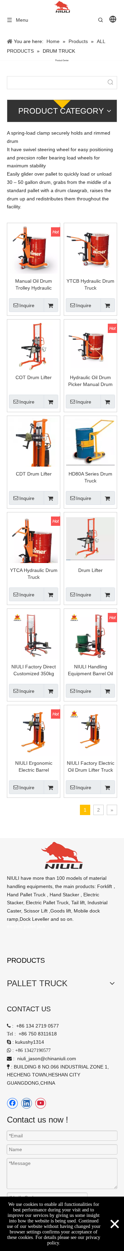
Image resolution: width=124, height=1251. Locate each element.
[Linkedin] (26, 1103)
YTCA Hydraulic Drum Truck (34, 573)
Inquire (26, 305)
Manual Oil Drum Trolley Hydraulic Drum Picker (33, 284)
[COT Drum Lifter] (33, 345)
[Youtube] (40, 1103)
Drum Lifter (90, 570)
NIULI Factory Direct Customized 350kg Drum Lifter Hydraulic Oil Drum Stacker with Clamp (33, 670)
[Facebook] (12, 1103)
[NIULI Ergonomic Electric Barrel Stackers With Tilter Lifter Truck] (33, 731)
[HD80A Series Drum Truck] (90, 442)
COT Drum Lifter (34, 377)
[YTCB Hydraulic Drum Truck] (90, 249)
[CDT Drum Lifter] (33, 451)
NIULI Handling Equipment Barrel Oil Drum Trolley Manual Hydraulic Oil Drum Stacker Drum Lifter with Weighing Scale (90, 670)
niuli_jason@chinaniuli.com (46, 1058)
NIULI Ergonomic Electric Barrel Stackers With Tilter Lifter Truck (34, 766)
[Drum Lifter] (90, 538)
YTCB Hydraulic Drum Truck (90, 284)
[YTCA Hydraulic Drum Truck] (33, 546)
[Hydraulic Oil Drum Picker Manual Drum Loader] (90, 345)
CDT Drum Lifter (34, 474)
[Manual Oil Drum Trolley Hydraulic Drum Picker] (33, 249)
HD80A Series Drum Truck (90, 477)
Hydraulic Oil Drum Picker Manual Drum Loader (90, 381)
